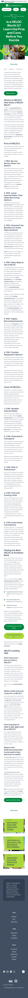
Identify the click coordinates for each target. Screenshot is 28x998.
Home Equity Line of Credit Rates (13, 627)
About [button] (14, 945)
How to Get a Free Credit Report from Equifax (12, 825)
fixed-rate (7, 429)
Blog (14, 919)
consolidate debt (14, 287)
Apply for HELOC (9, 93)
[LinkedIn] (11, 971)
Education (14, 916)
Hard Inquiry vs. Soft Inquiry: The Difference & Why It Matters (14, 843)
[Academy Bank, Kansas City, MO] (14, 5)
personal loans (8, 136)
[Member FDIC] (11, 981)
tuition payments (14, 308)
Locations (14, 956)
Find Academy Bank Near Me (12, 636)
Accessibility (14, 938)
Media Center (14, 954)
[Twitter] (14, 971)
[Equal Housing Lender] (15, 980)
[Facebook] (4, 971)
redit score (9, 700)
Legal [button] (14, 928)
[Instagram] (7, 971)
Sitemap (14, 959)
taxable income (8, 246)
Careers (14, 951)
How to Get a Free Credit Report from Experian (12, 861)
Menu (23, 9)
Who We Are (14, 949)
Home (11, 14)
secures (15, 324)
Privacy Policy (14, 933)
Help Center (14, 921)
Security (14, 935)
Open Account (6, 9)
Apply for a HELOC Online (12, 800)
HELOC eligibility (18, 684)
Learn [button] (14, 912)
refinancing (19, 134)
